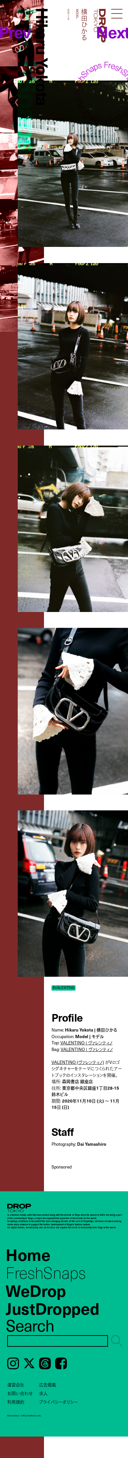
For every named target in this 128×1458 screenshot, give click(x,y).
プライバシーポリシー (58, 1402)
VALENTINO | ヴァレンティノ (86, 1042)
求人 (43, 1393)
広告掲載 (47, 1384)
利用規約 (15, 1402)
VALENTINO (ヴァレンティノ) (78, 1062)
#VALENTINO (64, 987)
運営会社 (15, 1384)
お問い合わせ (20, 1393)
